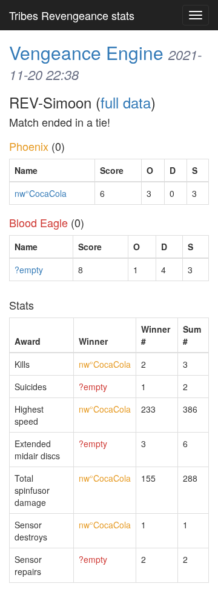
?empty (29, 270)
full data (126, 102)
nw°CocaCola (41, 193)
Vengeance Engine (86, 52)
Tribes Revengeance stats (71, 15)
